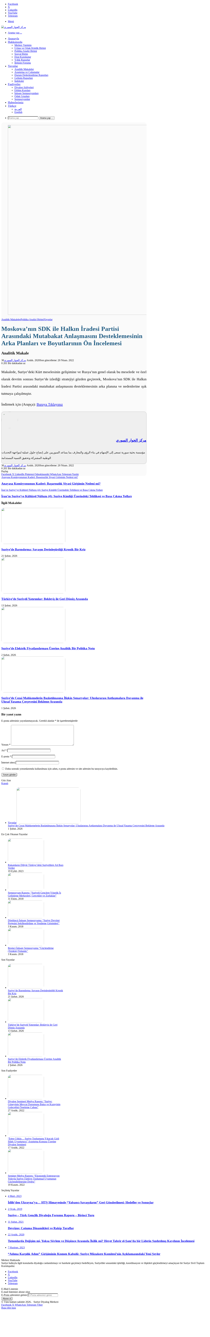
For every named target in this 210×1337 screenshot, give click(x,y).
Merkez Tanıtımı (23, 45)
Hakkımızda (15, 42)
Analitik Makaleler (24, 69)
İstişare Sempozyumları (26, 93)
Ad (4, 750)
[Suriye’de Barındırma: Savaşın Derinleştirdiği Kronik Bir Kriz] (33, 543)
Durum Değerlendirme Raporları (31, 75)
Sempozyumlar (22, 99)
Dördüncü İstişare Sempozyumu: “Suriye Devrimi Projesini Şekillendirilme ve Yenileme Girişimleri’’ (34, 922)
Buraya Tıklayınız (50, 404)
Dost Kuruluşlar (22, 57)
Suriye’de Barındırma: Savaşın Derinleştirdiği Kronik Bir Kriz (43, 549)
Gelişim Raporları (23, 78)
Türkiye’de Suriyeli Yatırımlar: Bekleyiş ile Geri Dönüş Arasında (44, 599)
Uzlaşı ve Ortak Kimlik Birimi (30, 48)
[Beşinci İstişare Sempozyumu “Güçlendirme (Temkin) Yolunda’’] (26, 945)
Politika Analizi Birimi (32, 319)
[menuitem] (12, 105)
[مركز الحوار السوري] (13, 27)
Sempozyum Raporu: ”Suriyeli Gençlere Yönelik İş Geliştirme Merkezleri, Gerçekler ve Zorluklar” (34, 894)
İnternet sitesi (8, 762)
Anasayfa (13, 38)
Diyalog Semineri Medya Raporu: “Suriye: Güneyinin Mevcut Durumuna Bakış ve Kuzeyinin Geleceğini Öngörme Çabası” (34, 1104)
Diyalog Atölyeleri (24, 87)
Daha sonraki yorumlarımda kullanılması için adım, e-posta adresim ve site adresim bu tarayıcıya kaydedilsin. (61, 768)
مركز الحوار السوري (15, 360)
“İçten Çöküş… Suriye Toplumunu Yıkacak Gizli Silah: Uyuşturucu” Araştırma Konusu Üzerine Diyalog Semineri (33, 1141)
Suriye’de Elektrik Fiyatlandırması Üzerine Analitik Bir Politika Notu (48, 648)
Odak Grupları (22, 96)
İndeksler (19, 81)
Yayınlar (13, 66)
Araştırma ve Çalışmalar (26, 72)
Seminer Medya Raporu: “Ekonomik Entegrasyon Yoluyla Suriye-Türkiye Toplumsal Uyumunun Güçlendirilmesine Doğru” (34, 1178)
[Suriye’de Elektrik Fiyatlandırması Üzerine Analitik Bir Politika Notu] (33, 642)
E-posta (6, 756)
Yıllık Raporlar (22, 59)
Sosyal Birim (21, 54)
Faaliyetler (14, 84)
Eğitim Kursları (22, 90)
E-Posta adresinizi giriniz (14, 1295)
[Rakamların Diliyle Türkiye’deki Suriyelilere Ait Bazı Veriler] (26, 862)
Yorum (5, 744)
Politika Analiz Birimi (25, 51)
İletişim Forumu (22, 62)
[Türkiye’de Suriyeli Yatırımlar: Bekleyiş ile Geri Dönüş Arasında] (33, 592)
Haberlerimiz (15, 102)
